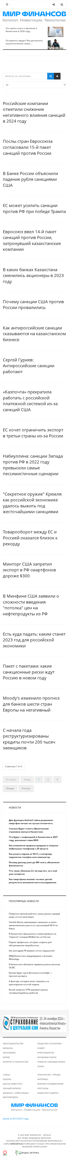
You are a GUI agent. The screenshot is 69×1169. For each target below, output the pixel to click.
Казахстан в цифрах (47, 1093)
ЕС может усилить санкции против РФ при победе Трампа (34, 208)
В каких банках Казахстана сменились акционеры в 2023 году (33, 275)
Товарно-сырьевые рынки (51, 1061)
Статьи (6, 1074)
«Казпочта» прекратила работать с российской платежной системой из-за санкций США (30, 400)
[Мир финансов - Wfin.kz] (34, 16)
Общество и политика (49, 1043)
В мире (41, 1048)
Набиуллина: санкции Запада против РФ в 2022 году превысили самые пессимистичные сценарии (33, 465)
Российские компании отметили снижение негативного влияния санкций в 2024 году (34, 112)
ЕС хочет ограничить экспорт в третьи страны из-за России (33, 433)
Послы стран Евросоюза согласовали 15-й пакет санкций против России (28, 147)
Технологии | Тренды (48, 1074)
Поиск (40, 1066)
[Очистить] (57, 76)
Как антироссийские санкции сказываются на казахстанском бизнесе (34, 333)
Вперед (10, 788)
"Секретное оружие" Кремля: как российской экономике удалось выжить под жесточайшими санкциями (32, 503)
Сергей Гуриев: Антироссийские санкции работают (28, 365)
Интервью (42, 1079)
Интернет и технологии (15, 1061)
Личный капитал (12, 1088)
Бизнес (6, 1057)
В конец (26, 788)
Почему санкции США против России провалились (33, 304)
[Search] (62, 4)
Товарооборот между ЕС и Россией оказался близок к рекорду (30, 537)
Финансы (8, 1048)
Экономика (9, 1052)
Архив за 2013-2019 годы (16, 1118)
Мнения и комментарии (50, 1083)
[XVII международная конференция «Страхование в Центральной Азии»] (34, 1023)
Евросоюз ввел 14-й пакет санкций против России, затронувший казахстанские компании (32, 240)
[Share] (53, 4)
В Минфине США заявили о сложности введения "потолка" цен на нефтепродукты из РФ (31, 605)
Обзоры (7, 1079)
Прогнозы (42, 1088)
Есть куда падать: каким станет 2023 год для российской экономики (34, 640)
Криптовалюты (45, 1052)
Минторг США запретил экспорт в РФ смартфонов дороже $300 (29, 570)
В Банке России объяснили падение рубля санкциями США (30, 179)
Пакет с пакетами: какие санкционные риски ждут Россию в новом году (28, 672)
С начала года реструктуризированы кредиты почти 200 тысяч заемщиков (29, 739)
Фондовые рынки (46, 1057)
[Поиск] (50, 76)
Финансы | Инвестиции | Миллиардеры (16, 1095)
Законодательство (13, 1043)
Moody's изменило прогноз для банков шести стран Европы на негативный (31, 704)
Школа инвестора (12, 1083)
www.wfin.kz (17, 1143)
